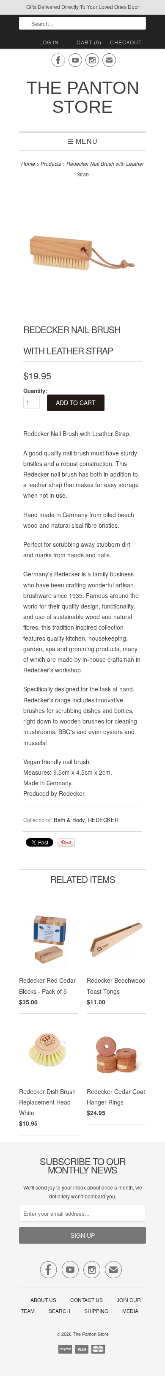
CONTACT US (86, 1299)
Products (51, 163)
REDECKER (103, 820)
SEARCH (59, 1310)
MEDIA (130, 1310)
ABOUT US (43, 1299)
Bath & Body (69, 820)
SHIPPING (96, 1310)
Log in (49, 42)
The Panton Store (82, 97)
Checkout (126, 42)
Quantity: (35, 390)
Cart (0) (89, 42)
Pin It (66, 842)
